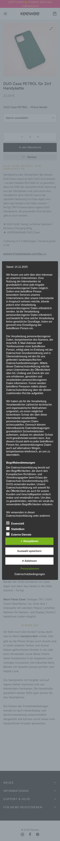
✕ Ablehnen (29, 560)
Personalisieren (29, 568)
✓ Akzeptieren (29, 541)
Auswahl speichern (29, 551)
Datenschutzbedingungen (29, 574)
